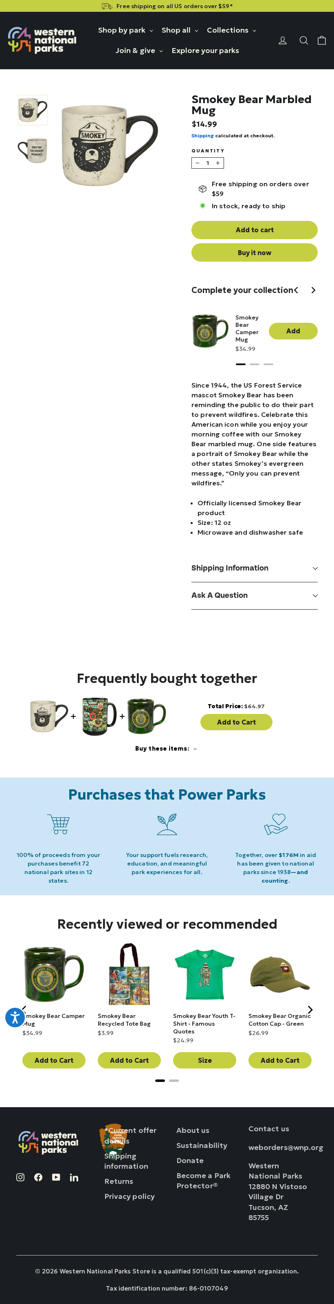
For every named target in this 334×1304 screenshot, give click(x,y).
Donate (190, 1160)
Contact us (268, 1128)
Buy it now (254, 253)
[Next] (313, 291)
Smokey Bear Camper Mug (247, 328)
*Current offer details (130, 1135)
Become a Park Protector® (203, 1180)
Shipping (202, 135)
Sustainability (202, 1145)
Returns (119, 1181)
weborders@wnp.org (286, 1147)
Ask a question (219, 595)
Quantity (208, 151)
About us (193, 1130)
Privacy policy (129, 1196)
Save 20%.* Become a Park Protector (278, 6)
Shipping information (229, 568)
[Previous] (297, 291)
